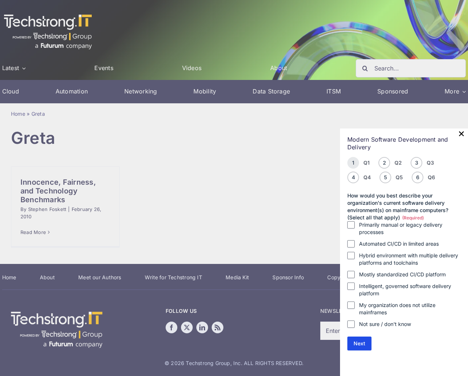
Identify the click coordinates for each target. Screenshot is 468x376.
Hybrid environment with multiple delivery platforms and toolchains (408, 259)
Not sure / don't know (385, 324)
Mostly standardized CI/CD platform (402, 274)
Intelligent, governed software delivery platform (405, 289)
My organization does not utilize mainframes (397, 308)
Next (359, 343)
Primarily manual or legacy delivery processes (400, 228)
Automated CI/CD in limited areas (399, 244)
